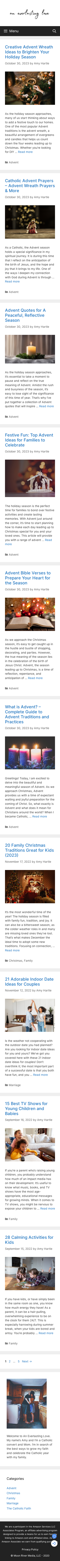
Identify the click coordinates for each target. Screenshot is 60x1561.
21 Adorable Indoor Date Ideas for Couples (29, 982)
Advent (13, 162)
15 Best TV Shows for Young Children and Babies (26, 1108)
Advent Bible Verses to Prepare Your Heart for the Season (28, 577)
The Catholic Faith (19, 1508)
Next (27, 1361)
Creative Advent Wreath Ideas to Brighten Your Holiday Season (29, 51)
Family (28, 960)
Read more (25, 152)
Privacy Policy (30, 1549)
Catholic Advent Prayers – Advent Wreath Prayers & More (30, 185)
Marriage (15, 1085)
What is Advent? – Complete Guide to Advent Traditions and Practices (27, 714)
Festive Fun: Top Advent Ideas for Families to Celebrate (29, 440)
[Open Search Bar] (54, 31)
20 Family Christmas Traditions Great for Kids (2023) (29, 850)
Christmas (15, 960)
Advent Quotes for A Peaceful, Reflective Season (25, 315)
